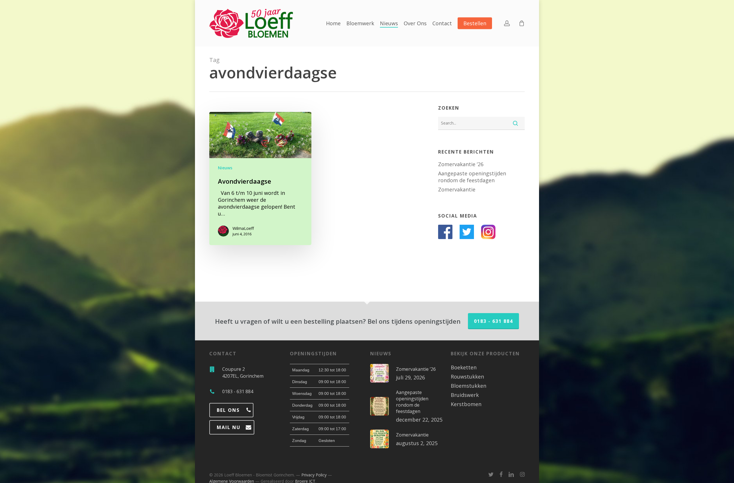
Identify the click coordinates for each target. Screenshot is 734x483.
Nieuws (225, 167)
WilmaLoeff (243, 228)
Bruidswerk (465, 394)
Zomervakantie (456, 189)
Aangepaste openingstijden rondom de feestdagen (472, 177)
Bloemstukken (468, 385)
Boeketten (464, 367)
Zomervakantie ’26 (460, 164)
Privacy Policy (314, 475)
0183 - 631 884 (493, 321)
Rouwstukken (467, 376)
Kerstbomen (466, 404)
